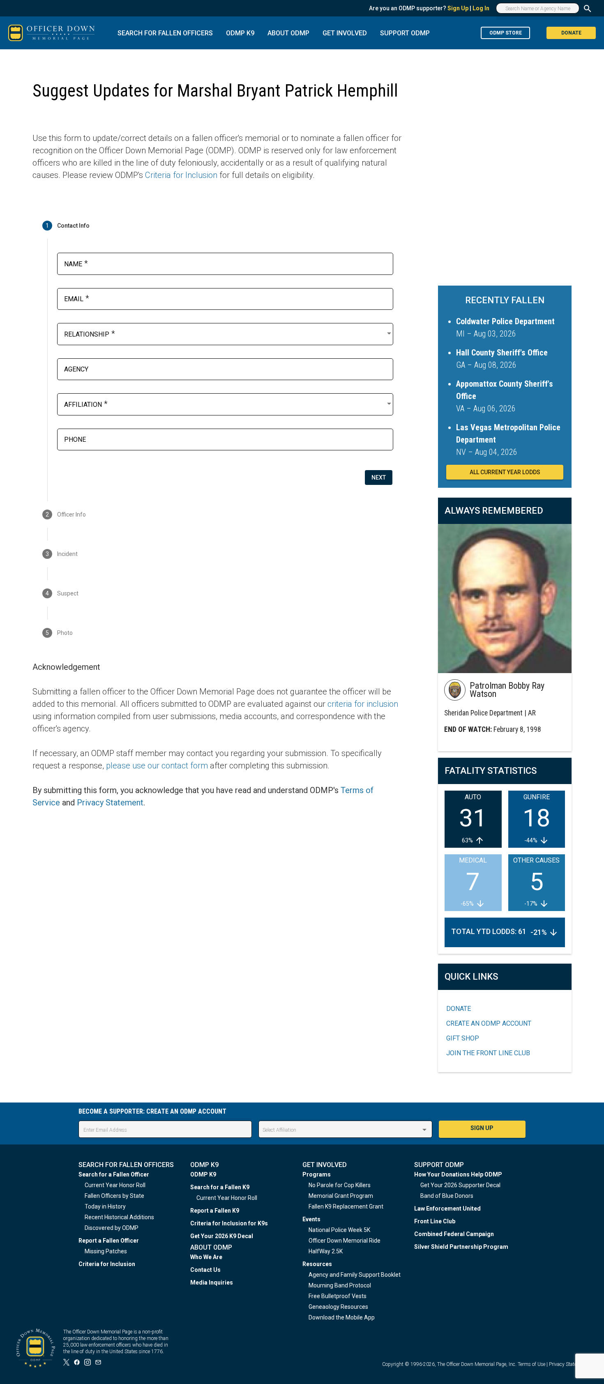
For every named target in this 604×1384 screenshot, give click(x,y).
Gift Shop (462, 1038)
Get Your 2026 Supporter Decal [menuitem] (460, 1185)
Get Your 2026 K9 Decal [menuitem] (221, 1236)
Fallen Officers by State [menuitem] (114, 1196)
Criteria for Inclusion (181, 175)
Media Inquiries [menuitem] (211, 1282)
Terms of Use (531, 1364)
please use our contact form (157, 765)
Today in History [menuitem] (105, 1206)
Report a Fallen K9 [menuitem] (214, 1210)
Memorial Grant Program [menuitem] (341, 1196)
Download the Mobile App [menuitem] (342, 1317)
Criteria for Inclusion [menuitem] (106, 1264)
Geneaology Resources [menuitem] (338, 1306)
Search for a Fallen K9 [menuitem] (219, 1187)
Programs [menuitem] (316, 1174)
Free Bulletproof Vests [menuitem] (338, 1296)
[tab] (217, 225)
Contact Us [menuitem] (205, 1269)
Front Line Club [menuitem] (434, 1221)
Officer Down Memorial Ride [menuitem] (344, 1240)
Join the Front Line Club (488, 1053)
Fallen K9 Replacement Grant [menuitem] (346, 1206)
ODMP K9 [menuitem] (203, 1174)
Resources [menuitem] (317, 1264)
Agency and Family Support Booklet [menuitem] (355, 1274)
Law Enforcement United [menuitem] (447, 1208)
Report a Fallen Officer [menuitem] (108, 1240)
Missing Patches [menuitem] (106, 1251)
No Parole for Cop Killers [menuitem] (340, 1185)
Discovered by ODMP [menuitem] (111, 1228)
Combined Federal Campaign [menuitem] (454, 1234)
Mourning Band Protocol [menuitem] (340, 1285)
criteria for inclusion (362, 704)
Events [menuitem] (311, 1219)
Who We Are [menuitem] (206, 1257)
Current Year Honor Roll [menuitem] (115, 1185)
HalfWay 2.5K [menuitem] (326, 1251)
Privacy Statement (110, 802)
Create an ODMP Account (488, 1023)
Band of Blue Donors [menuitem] (446, 1196)
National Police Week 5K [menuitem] (339, 1230)
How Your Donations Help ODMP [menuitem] (458, 1174)
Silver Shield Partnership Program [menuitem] (461, 1246)
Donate (458, 1009)
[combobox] (228, 333)
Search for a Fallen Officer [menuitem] (113, 1174)
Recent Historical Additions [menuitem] (119, 1217)
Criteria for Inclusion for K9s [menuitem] (229, 1223)
